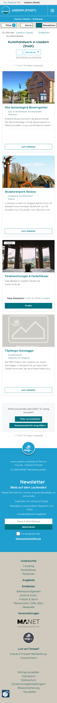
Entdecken (44, 32)
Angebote (29, 580)
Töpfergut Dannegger (19, 350)
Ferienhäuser (28, 570)
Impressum (28, 676)
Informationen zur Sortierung (28, 57)
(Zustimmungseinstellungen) (28, 684)
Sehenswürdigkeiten (29, 591)
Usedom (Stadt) (32, 2)
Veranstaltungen (28, 613)
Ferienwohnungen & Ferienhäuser (27, 276)
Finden (28, 305)
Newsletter (29, 691)
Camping (28, 566)
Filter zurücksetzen (29, 419)
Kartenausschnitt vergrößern (30, 425)
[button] (24, 11)
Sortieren (31, 52)
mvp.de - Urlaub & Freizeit (28, 464)
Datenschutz (28, 680)
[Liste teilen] (19, 52)
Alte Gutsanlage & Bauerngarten (26, 107)
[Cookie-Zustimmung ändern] (5, 693)
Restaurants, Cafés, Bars (28, 603)
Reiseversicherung (28, 688)
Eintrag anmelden (28, 672)
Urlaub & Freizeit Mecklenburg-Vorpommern (28, 655)
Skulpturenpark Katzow (20, 191)
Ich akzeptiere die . (28, 536)
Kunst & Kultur (28, 595)
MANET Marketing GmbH (32, 469)
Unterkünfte (28, 561)
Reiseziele (28, 607)
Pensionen (28, 573)
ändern (46, 298)
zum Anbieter (28, 146)
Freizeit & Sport (28, 599)
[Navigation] (52, 10)
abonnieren (28, 526)
